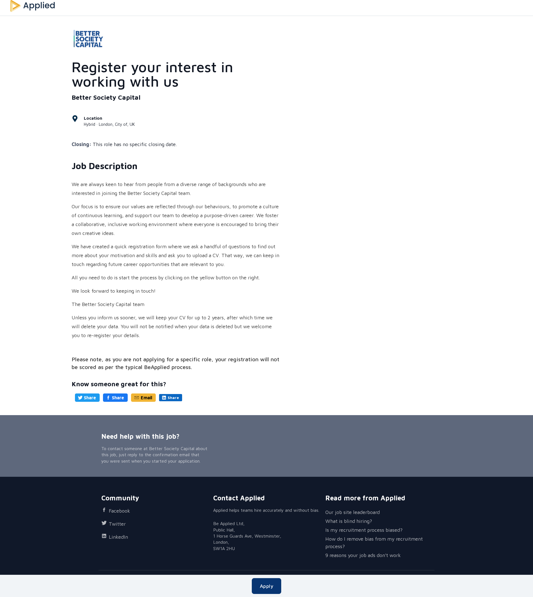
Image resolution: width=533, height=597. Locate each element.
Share (90, 397)
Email (146, 397)
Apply (266, 586)
